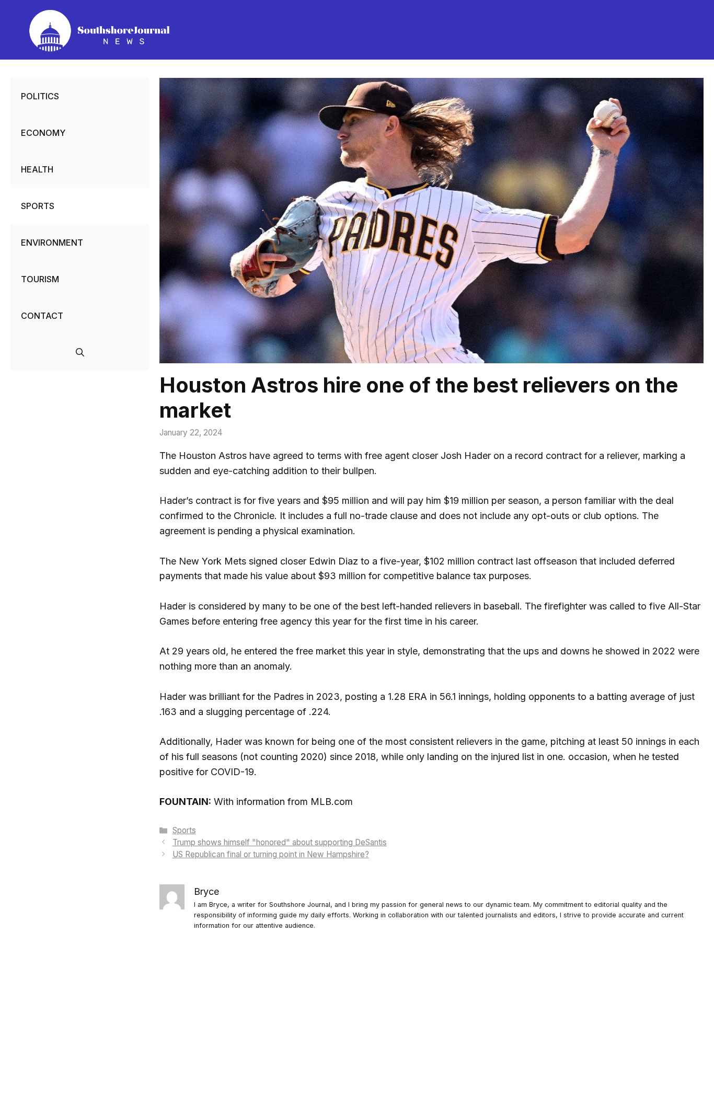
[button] (80, 352)
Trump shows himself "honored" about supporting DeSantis (279, 842)
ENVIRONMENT (52, 242)
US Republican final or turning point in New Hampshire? (270, 854)
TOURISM (40, 279)
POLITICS (40, 96)
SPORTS (37, 206)
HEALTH (37, 169)
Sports (184, 830)
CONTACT (42, 315)
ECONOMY (43, 133)
